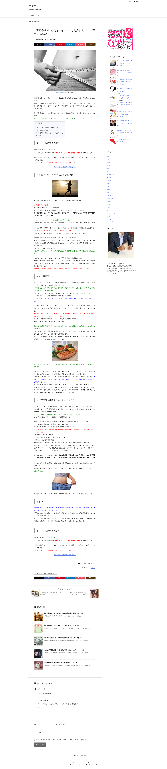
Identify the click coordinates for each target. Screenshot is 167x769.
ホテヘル (109, 180)
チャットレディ (111, 213)
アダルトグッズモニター (113, 222)
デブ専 (108, 162)
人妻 (38, 21)
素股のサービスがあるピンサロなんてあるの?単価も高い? (124, 72)
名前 (35, 725)
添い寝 (108, 210)
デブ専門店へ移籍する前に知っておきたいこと (49, 133)
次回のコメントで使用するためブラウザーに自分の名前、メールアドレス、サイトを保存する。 (62, 740)
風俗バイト (110, 157)
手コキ (108, 207)
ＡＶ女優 (109, 216)
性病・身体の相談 (89, 563)
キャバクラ (110, 219)
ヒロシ (93, 568)
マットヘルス (110, 174)
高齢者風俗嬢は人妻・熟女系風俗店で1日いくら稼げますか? (62, 638)
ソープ (108, 171)
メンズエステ (110, 201)
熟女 (108, 168)
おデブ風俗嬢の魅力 (42, 130)
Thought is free (93, 764)
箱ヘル (108, 183)
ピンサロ (109, 195)
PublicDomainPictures (62, 92)
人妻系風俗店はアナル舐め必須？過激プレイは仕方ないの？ (62, 625)
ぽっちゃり (110, 165)
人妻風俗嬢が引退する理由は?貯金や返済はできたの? (60, 662)
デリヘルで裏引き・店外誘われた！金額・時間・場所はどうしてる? (124, 82)
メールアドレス (60, 725)
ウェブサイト (37, 732)
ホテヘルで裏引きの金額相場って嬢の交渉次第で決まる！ (124, 104)
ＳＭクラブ (110, 192)
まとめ (38, 135)
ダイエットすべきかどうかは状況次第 (47, 127)
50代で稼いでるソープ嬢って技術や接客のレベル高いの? (124, 132)
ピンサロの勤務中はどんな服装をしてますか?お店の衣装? (124, 123)
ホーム (31, 21)
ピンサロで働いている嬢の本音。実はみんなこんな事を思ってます (124, 114)
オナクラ (109, 204)
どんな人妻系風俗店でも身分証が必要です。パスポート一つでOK (64, 650)
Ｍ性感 (108, 189)
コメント (36, 707)
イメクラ (109, 186)
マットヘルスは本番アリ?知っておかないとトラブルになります (124, 63)
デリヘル (109, 177)
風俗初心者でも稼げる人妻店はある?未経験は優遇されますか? (63, 613)
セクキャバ (110, 198)
